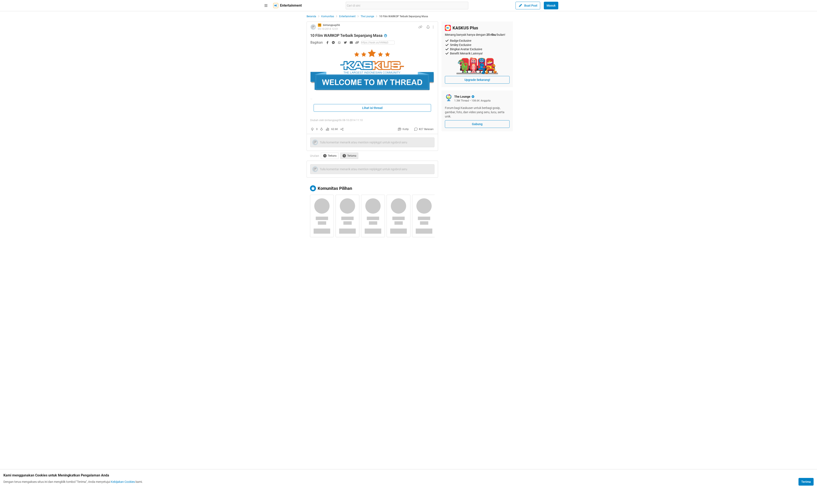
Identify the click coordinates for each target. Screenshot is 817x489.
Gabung (477, 124)
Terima (806, 481)
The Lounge (367, 16)
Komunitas (327, 16)
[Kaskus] (275, 5)
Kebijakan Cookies (123, 481)
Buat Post (530, 5)
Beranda (311, 16)
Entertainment (347, 16)
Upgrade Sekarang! (477, 80)
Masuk (551, 5)
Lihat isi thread (372, 108)
